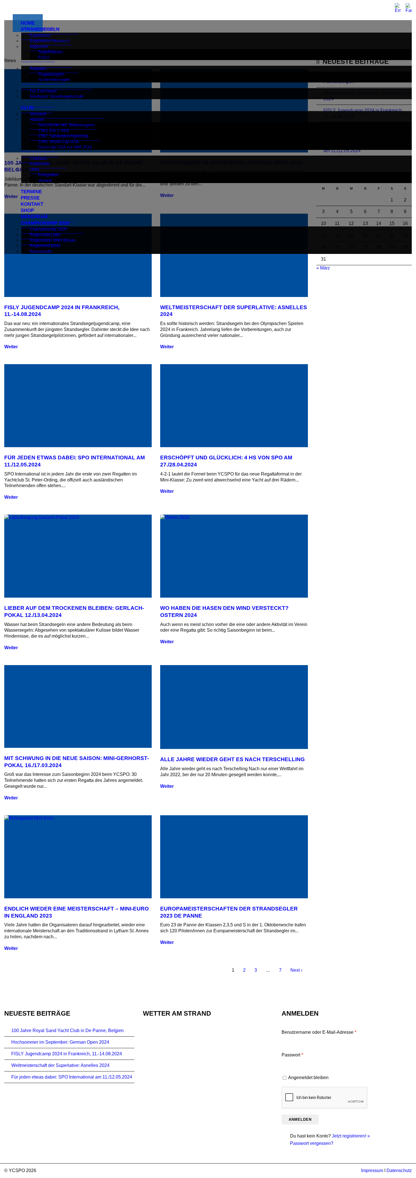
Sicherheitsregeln (54, 79)
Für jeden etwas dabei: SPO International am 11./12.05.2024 (71, 1077)
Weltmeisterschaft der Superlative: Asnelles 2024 (60, 1065)
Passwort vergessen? (311, 1143)
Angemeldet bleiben (308, 1077)
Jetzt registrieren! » (351, 1136)
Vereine (45, 180)
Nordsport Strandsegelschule (56, 96)
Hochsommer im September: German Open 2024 (60, 1042)
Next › (296, 970)
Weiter (11, 346)
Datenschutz (399, 1170)
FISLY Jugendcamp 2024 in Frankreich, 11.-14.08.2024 (66, 1053)
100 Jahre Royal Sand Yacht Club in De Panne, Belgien (67, 1030)
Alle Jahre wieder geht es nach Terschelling (232, 759)
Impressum (372, 1170)
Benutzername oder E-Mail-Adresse (319, 1032)
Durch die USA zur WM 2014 (65, 147)
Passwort (292, 1054)
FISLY (44, 57)
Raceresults (41, 251)
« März (323, 268)
